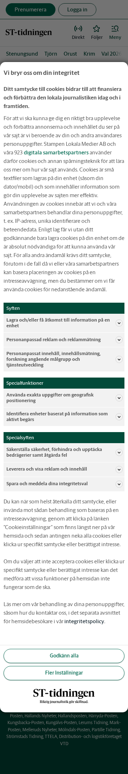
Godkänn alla (64, 655)
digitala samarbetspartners (56, 152)
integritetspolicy (84, 621)
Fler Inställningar (64, 673)
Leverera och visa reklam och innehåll (46, 469)
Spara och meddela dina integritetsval (47, 484)
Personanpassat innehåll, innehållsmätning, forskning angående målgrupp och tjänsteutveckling (53, 359)
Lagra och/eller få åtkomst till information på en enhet (58, 322)
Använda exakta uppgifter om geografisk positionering (50, 398)
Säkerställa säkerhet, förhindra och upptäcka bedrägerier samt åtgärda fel (54, 452)
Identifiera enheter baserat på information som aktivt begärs (57, 416)
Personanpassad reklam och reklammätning (53, 340)
